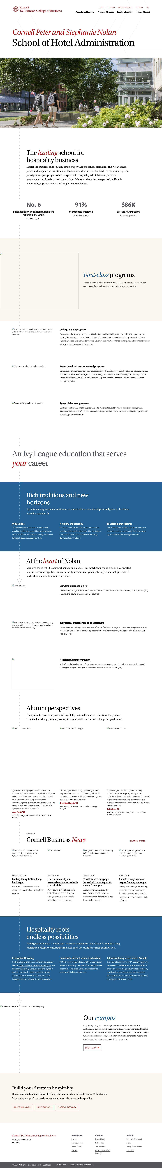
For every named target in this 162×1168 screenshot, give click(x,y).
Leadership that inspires (119, 524)
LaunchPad (130, 1150)
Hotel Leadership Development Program (35, 965)
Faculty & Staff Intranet (134, 1146)
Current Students (77, 1143)
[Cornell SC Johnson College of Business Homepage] (39, 1136)
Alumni (101, 7)
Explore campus (91, 1047)
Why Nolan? (18, 524)
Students (111, 7)
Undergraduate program (73, 329)
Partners (139, 7)
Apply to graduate (43, 1107)
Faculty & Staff (124, 7)
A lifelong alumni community (75, 660)
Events (129, 1143)
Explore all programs (66, 1107)
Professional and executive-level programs (82, 366)
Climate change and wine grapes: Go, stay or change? (133, 880)
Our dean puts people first (73, 586)
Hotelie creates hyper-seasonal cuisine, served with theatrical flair (63, 882)
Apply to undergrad (21, 1107)
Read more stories (137, 841)
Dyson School (99, 1139)
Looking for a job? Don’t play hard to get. (27, 880)
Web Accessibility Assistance (81, 1164)
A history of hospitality (71, 524)
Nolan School (99, 1143)
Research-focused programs (74, 403)
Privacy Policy (61, 1164)
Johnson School (100, 1146)
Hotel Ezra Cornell (19, 968)
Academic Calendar (133, 1139)
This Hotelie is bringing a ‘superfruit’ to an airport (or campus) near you (97, 882)
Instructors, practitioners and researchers (82, 623)
